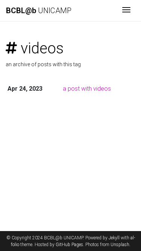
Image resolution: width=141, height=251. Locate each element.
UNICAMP (38, 10)
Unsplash (120, 244)
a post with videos (87, 88)
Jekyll (114, 237)
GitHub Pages (69, 244)
